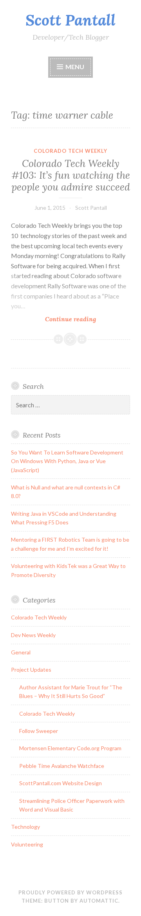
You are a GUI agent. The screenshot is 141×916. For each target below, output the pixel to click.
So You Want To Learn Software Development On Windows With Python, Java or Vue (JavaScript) (67, 461)
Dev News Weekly (33, 635)
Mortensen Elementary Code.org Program (70, 748)
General (21, 652)
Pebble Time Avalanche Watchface (61, 765)
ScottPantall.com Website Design (60, 783)
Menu (74, 66)
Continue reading (83, 319)
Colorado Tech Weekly (70, 151)
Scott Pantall (70, 20)
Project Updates (31, 669)
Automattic (99, 901)
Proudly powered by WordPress (70, 892)
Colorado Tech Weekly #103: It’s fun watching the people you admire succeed (70, 175)
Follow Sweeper (38, 730)
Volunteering (27, 844)
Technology (25, 826)
